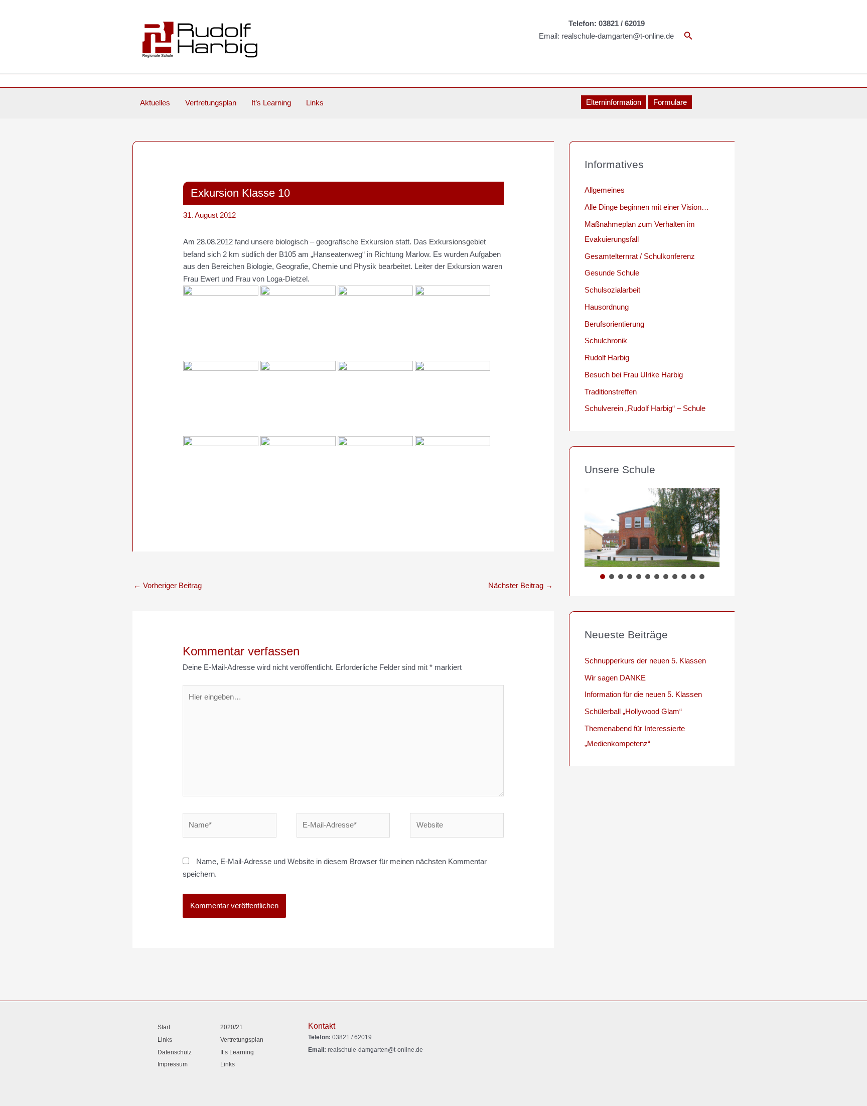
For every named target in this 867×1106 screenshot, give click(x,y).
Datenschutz (175, 1052)
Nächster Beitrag (520, 585)
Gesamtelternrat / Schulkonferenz (640, 256)
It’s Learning (271, 102)
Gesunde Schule (612, 272)
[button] (602, 576)
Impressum (173, 1064)
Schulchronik (606, 340)
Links (315, 102)
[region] (652, 535)
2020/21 (231, 1027)
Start (164, 1027)
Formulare (670, 102)
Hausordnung (607, 307)
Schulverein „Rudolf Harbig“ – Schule (645, 408)
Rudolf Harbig (607, 357)
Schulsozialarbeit (612, 290)
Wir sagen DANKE (615, 677)
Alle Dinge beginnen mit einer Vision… (647, 207)
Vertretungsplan (210, 102)
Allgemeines (605, 190)
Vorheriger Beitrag (167, 585)
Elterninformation (613, 102)
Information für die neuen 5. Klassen (643, 694)
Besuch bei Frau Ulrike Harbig (634, 374)
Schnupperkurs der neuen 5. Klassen (645, 660)
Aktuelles (155, 102)
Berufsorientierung (614, 324)
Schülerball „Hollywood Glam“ (633, 711)
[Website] (457, 827)
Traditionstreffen (611, 391)
